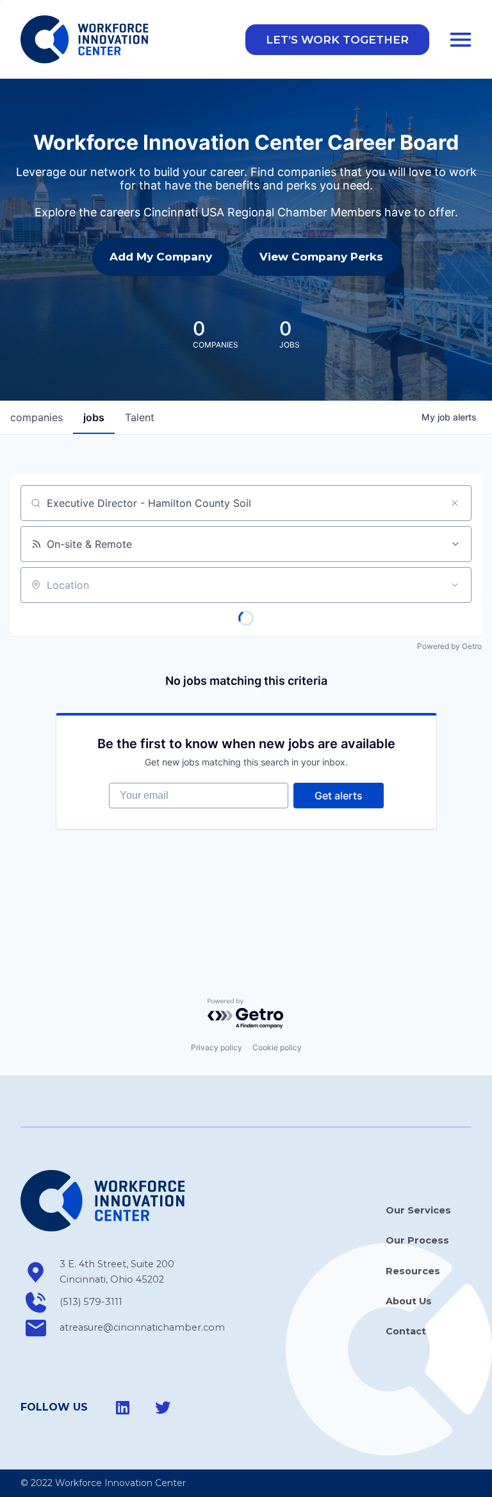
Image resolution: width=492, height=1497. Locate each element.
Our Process (417, 1240)
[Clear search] (455, 503)
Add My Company (161, 256)
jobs (93, 417)
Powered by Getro (449, 646)
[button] (337, 39)
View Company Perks (321, 256)
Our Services (418, 1210)
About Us (409, 1301)
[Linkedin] (123, 1407)
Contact (406, 1331)
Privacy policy (216, 1047)
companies (36, 417)
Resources (413, 1271)
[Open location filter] (455, 585)
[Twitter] (163, 1407)
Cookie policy (277, 1047)
